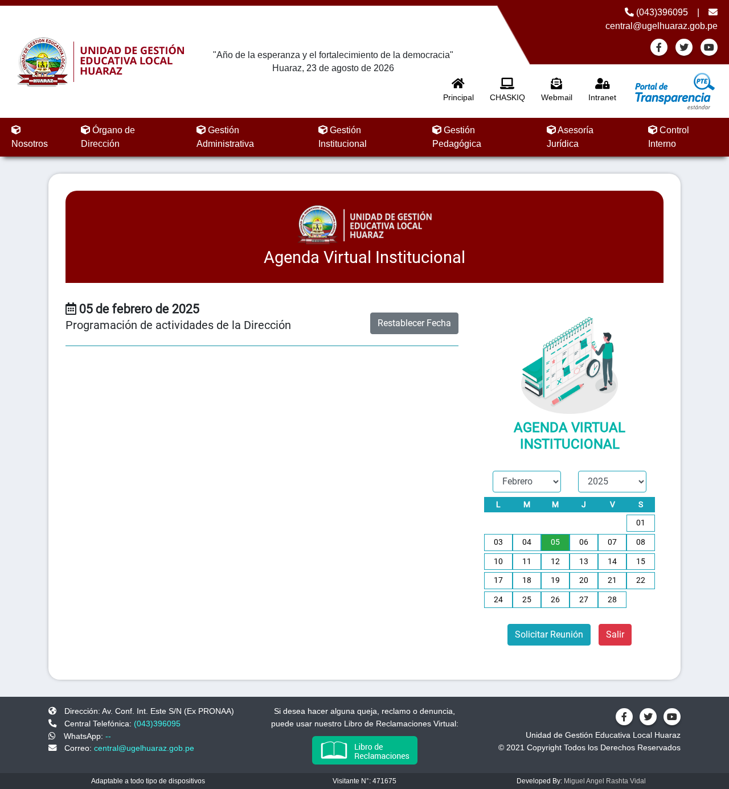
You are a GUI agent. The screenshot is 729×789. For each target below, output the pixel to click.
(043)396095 (661, 12)
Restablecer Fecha (414, 323)
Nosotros (29, 144)
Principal (458, 97)
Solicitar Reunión (549, 634)
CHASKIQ (507, 97)
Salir (615, 634)
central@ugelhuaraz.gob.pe (144, 748)
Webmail (556, 97)
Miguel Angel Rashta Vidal (605, 781)
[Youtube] (709, 47)
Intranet (602, 97)
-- (108, 736)
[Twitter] (684, 47)
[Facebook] (658, 47)
